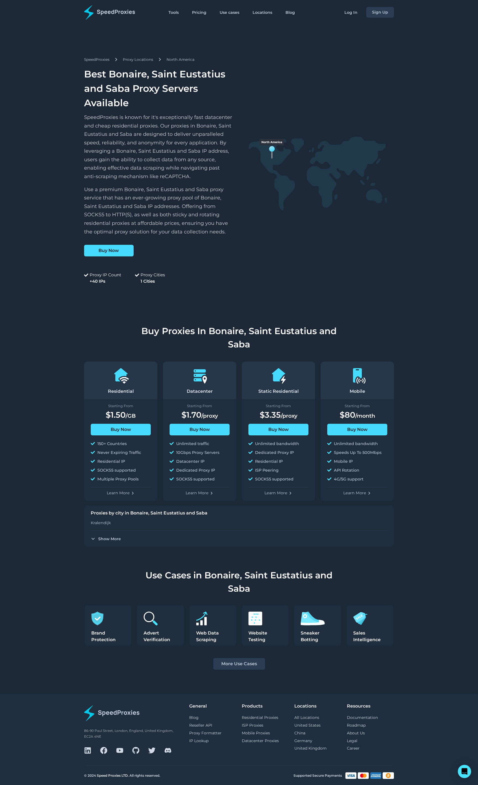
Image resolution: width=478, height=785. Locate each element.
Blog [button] (290, 12)
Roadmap (356, 725)
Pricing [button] (199, 12)
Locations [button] (262, 12)
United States (307, 725)
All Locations (306, 717)
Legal (352, 740)
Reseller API (200, 725)
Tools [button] (173, 12)
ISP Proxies (252, 725)
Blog (194, 717)
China (299, 733)
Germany (303, 740)
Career (353, 748)
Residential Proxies (260, 717)
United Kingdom (310, 748)
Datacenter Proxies (260, 740)
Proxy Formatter (205, 733)
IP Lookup (199, 740)
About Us (356, 733)
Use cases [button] (229, 12)
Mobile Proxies (256, 733)
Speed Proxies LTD (112, 775)
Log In (350, 12)
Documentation (362, 717)
